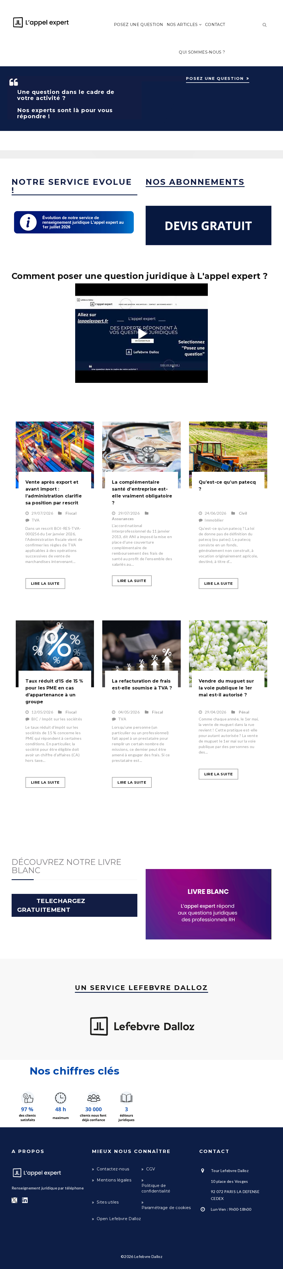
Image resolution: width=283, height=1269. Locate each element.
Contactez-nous (113, 1169)
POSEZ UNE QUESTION (215, 78)
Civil (243, 513)
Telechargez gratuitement (52, 905)
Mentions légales (114, 1180)
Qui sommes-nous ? (202, 52)
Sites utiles (108, 1202)
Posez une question (138, 24)
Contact (215, 24)
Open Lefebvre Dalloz (119, 1218)
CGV (150, 1169)
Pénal (244, 712)
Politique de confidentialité (156, 1188)
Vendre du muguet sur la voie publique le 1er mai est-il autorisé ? (226, 687)
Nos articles (183, 24)
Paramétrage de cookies (166, 1207)
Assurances (123, 518)
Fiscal (71, 513)
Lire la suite (45, 583)
